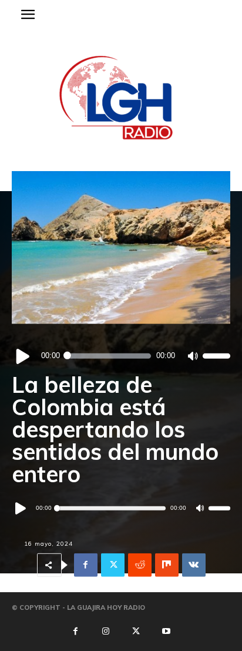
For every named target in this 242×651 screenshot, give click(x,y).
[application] (121, 356)
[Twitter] (113, 565)
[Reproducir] (23, 356)
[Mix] (167, 565)
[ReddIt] (140, 565)
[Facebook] (86, 565)
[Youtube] (166, 631)
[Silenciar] (192, 356)
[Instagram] (105, 631)
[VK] (194, 565)
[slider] (216, 356)
